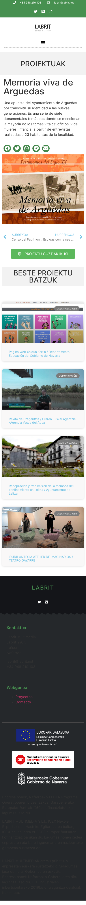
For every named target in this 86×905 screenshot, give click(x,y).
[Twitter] (35, 11)
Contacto (23, 702)
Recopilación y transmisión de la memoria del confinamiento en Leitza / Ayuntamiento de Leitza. (41, 489)
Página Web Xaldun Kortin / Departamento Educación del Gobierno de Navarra (39, 353)
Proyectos (23, 696)
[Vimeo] (43, 11)
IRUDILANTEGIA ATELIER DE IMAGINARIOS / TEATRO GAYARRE (41, 558)
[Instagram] (50, 11)
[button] (43, 42)
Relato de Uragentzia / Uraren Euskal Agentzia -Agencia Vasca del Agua (42, 421)
